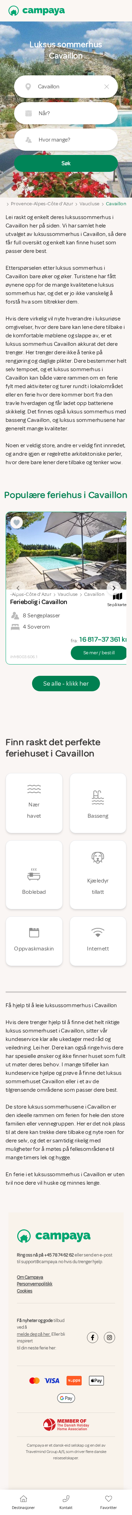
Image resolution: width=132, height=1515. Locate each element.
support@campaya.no (42, 1262)
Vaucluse (90, 204)
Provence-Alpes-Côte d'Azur (42, 204)
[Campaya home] (35, 10)
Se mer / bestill (99, 653)
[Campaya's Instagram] (109, 1337)
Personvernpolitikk (34, 1284)
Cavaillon (116, 204)
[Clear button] (106, 86)
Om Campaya (30, 1277)
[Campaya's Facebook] (92, 1337)
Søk (66, 163)
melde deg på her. (34, 1334)
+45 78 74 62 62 (59, 1255)
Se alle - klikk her (66, 683)
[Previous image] (18, 588)
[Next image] (114, 588)
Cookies (24, 1291)
